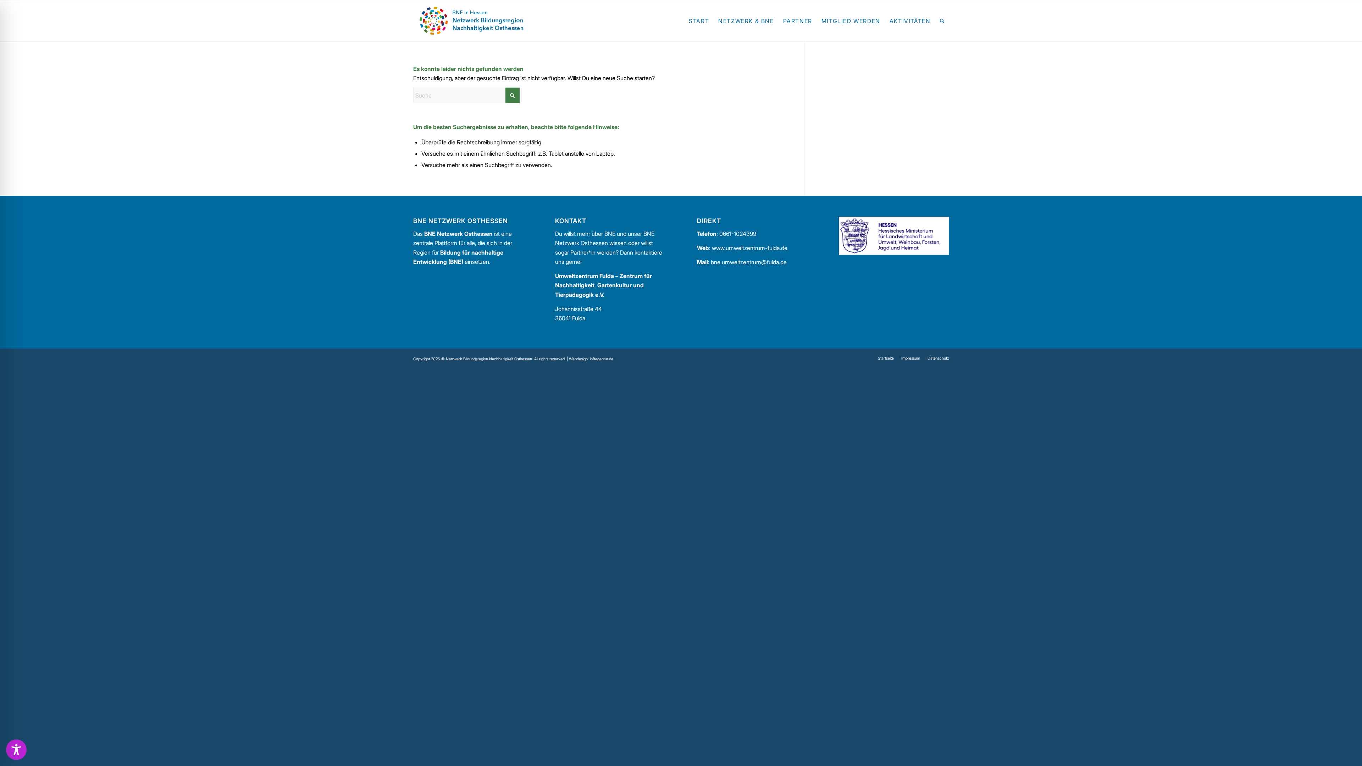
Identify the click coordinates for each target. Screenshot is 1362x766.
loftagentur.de (601, 358)
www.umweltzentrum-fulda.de (749, 247)
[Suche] (942, 20)
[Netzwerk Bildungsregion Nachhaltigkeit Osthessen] (471, 20)
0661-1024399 (737, 233)
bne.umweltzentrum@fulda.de (749, 262)
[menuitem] (699, 20)
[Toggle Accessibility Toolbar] (16, 750)
